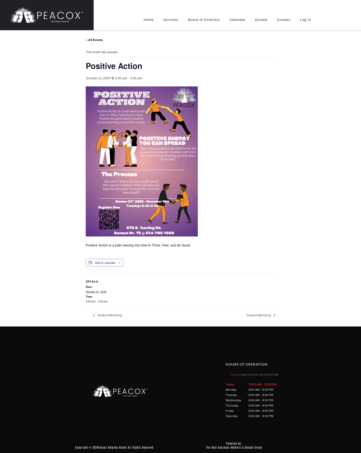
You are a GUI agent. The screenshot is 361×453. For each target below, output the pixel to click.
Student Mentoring (109, 315)
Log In (305, 20)
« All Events (94, 40)
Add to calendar (105, 263)
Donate (261, 20)
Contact (284, 20)
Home (149, 20)
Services (170, 20)
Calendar (238, 20)
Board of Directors (204, 20)
